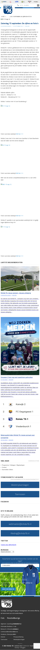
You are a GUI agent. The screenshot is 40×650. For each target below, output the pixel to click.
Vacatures (4, 634)
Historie (3, 637)
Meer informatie (8, 589)
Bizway (17, 647)
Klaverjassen (11, 634)
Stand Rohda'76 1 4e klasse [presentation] (12, 477)
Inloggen (22, 647)
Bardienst (10, 626)
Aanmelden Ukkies (7, 469)
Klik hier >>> (19, 134)
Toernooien (4, 639)
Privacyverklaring (18, 637)
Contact (4, 467)
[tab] (5, 461)
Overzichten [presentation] (33, 461)
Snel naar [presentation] (5, 461)
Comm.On (26, 646)
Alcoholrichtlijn (17, 624)
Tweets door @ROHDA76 (8, 545)
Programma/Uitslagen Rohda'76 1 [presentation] (25, 479)
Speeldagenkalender (13, 624)
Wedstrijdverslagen (19, 639)
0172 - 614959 (24, 5)
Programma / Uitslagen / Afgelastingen (13, 465)
